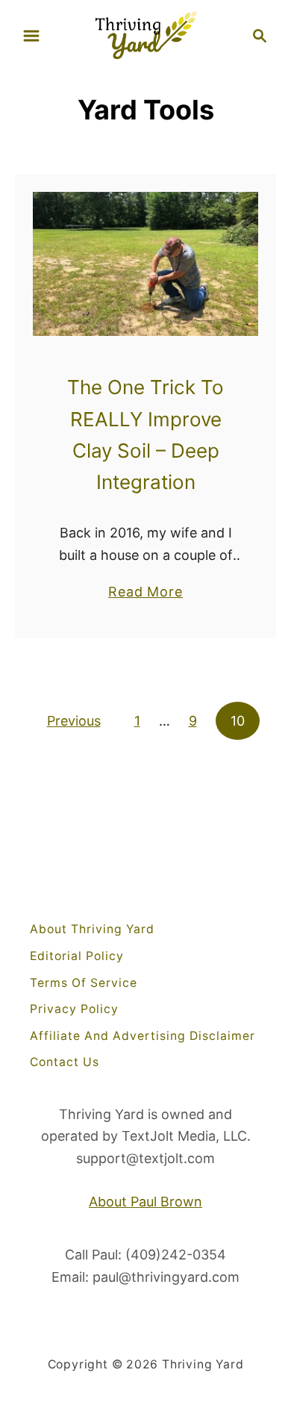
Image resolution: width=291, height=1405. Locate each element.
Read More (145, 592)
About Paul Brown (145, 1201)
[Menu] (31, 36)
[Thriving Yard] (145, 34)
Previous (74, 721)
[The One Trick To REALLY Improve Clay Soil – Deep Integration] (145, 264)
